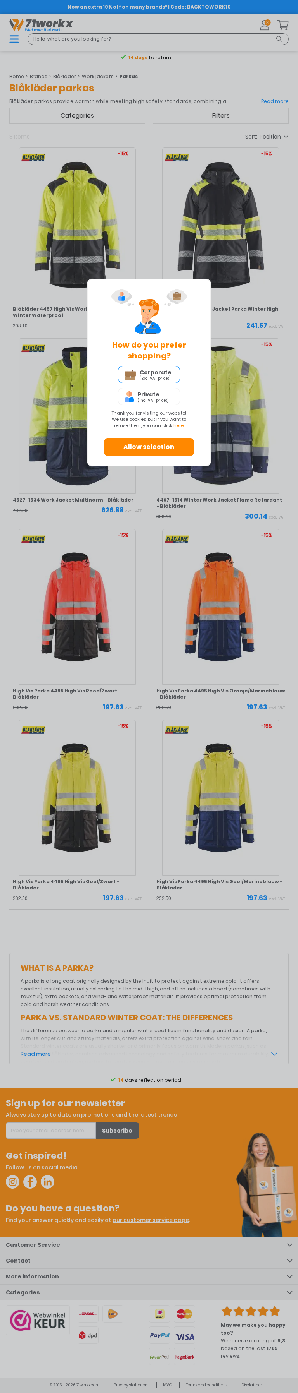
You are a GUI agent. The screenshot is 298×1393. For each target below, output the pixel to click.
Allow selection (148, 446)
